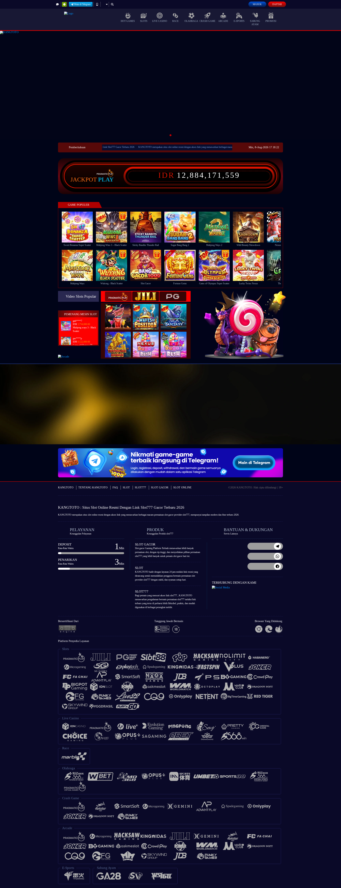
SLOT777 (140, 487)
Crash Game (207, 21)
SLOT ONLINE (182, 487)
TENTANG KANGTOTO (93, 487)
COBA (120, 312)
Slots (143, 21)
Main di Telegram (82, 4)
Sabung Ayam (255, 23)
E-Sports (239, 21)
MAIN (79, 227)
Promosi (270, 21)
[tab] (118, 296)
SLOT (126, 487)
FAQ (115, 487)
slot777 (186, 514)
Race (175, 21)
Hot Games (128, 21)
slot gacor (168, 514)
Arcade (223, 21)
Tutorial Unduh (325, 412)
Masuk (257, 4)
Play (106, 179)
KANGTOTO (65, 487)
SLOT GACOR (159, 487)
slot (89, 514)
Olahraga (191, 21)
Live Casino (159, 21)
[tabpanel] (170, 85)
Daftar (277, 4)
